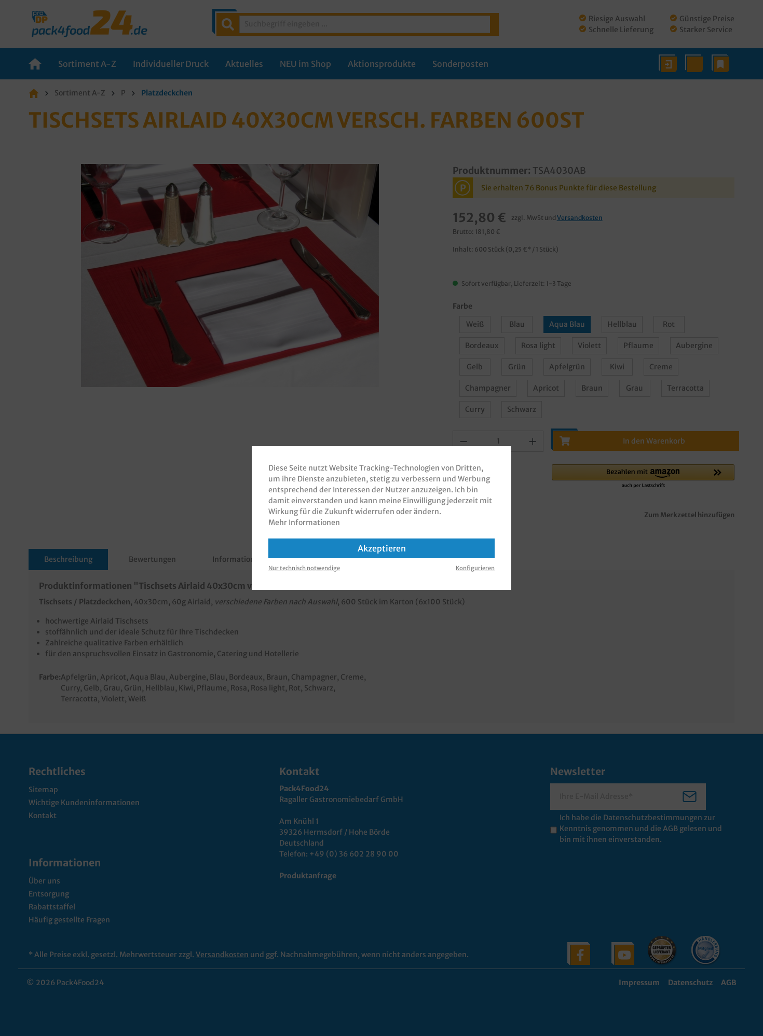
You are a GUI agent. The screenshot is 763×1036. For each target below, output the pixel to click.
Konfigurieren (475, 568)
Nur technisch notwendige (304, 568)
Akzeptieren (382, 548)
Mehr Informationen (304, 522)
